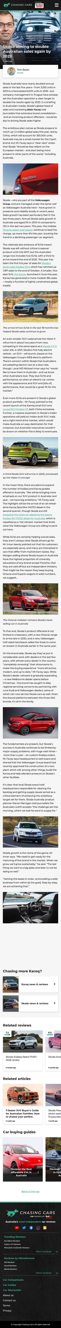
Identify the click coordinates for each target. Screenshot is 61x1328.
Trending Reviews (15, 1237)
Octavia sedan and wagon (18, 230)
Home (5, 42)
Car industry (26, 42)
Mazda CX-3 (49, 346)
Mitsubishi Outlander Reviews (16, 1248)
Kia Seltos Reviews (12, 1241)
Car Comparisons (13, 1280)
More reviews (44, 1251)
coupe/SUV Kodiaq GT (15, 409)
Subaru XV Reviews (12, 1244)
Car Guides (9, 1285)
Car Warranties (12, 1290)
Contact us (9, 1300)
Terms (6, 1305)
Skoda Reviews (10, 1269)
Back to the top (30, 1191)
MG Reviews (9, 1262)
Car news (15, 42)
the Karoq (20, 274)
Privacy (7, 1310)
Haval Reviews (10, 1266)
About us (8, 1295)
